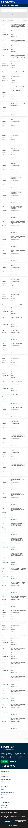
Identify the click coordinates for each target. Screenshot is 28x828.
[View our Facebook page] (5, 766)
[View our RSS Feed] (14, 766)
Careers (3, 781)
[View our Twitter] (2, 766)
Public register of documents (10, 6)
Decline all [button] (20, 821)
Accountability (4, 805)
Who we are (4, 774)
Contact (3, 797)
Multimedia (4, 794)
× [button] (26, 811)
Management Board (6, 779)
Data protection (4, 807)
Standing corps (4, 776)
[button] (14, 825)
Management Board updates (8, 792)
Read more (3, 819)
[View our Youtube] (8, 766)
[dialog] (14, 819)
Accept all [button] (7, 821)
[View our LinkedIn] (11, 766)
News (2, 789)
